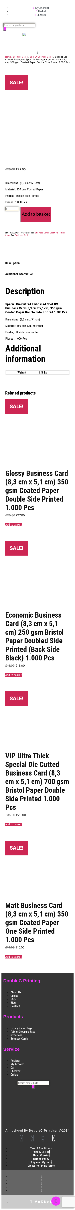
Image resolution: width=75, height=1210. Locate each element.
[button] (37, 52)
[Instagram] (32, 1138)
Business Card (21, 235)
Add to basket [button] (13, 524)
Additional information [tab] (19, 274)
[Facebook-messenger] (55, 1201)
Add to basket (36, 214)
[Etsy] (53, 1138)
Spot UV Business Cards (41, 56)
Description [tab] (12, 263)
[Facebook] (21, 1138)
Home (8, 56)
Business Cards (20, 56)
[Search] (4, 29)
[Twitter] (43, 1138)
